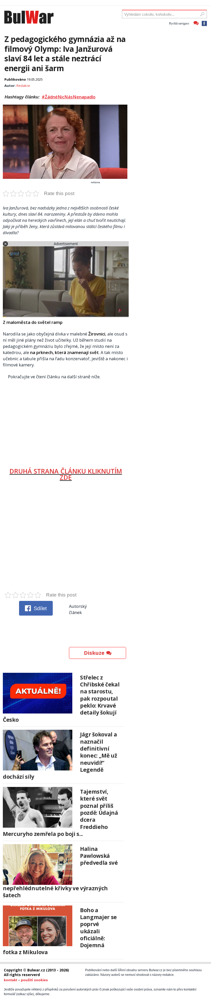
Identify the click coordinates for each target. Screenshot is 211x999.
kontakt (10, 980)
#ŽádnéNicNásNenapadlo (68, 97)
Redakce (23, 85)
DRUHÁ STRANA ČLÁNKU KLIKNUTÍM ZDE (66, 474)
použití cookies (34, 980)
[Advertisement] (66, 421)
